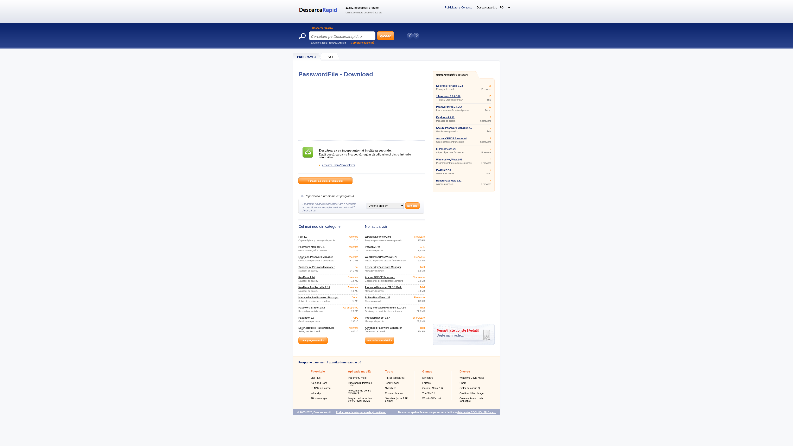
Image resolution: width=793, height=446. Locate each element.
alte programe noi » (313, 340)
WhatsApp (316, 393)
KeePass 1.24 (306, 277)
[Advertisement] (361, 109)
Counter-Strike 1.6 (432, 388)
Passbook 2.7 (306, 317)
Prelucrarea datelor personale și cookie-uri (361, 412)
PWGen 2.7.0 (372, 247)
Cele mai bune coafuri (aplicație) (471, 399)
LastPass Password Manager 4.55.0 (315, 258)
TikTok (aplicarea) (395, 377)
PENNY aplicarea (321, 388)
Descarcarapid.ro (322, 28)
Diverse (464, 371)
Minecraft (427, 377)
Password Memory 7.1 (311, 247)
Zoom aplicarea (394, 393)
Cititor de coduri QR (470, 388)
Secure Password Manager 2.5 (454, 128)
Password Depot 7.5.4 (378, 317)
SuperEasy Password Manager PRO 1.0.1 (316, 268)
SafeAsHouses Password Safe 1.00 (316, 329)
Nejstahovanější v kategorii (452, 75)
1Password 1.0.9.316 (448, 96)
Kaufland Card (319, 383)
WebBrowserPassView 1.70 (381, 257)
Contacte (466, 7)
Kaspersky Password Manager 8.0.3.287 (383, 268)
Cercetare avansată (362, 42)
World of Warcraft (432, 398)
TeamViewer (392, 383)
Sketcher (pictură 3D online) (396, 399)
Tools (389, 371)
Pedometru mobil (357, 377)
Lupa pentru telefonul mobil (360, 384)
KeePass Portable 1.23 (449, 85)
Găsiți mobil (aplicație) (471, 393)
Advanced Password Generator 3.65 (383, 329)
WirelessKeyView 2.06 (378, 236)
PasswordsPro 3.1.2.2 (449, 107)
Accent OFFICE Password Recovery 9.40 (380, 278)
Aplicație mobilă (359, 371)
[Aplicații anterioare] (410, 36)
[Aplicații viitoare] (416, 36)
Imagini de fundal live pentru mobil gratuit (360, 399)
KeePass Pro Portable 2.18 (314, 287)
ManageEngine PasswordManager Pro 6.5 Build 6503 (318, 298)
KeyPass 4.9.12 (445, 117)
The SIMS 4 (428, 393)
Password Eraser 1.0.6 (311, 307)
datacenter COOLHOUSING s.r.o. (476, 412)
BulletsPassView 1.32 (377, 297)
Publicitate (451, 7)
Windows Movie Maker (472, 377)
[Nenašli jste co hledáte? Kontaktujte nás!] (464, 344)
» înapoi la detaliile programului (325, 181)
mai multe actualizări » (379, 340)
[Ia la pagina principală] (319, 15)
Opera (463, 383)
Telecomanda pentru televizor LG (359, 392)
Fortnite (426, 383)
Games (427, 371)
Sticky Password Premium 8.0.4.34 (385, 307)
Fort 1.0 (302, 236)
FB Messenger (319, 398)
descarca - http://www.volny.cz (338, 165)
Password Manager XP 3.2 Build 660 (383, 288)
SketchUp (390, 388)
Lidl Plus (316, 377)
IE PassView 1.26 (446, 149)
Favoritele (318, 371)
